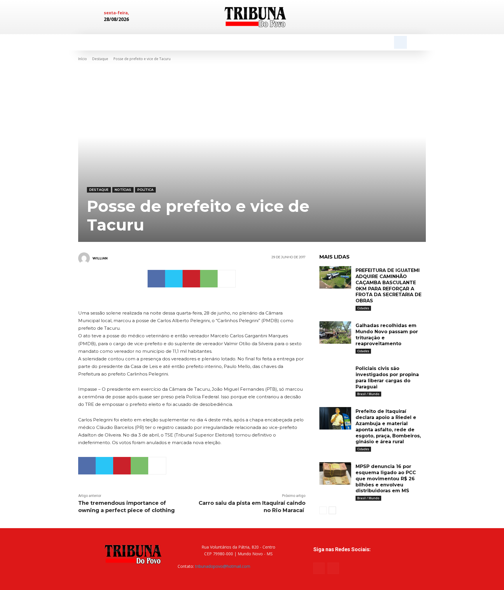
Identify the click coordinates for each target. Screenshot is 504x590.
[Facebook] (382, 17)
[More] (227, 278)
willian (100, 258)
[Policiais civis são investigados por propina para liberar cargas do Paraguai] (335, 375)
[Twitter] (174, 278)
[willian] (85, 258)
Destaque (100, 58)
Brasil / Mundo (368, 394)
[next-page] (332, 510)
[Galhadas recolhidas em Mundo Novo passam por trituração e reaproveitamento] (335, 332)
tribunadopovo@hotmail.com (222, 566)
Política (145, 190)
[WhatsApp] (209, 278)
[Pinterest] (191, 278)
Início (82, 58)
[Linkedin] (392, 17)
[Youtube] (333, 568)
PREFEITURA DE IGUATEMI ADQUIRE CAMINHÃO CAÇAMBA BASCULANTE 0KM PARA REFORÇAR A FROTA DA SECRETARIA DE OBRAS (388, 285)
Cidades (363, 308)
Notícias (123, 190)
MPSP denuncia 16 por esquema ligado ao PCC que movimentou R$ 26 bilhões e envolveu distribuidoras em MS (386, 478)
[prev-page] (323, 510)
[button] (400, 42)
